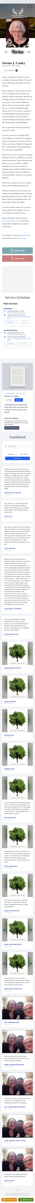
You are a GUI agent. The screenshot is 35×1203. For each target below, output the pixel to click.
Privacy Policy (12, 1195)
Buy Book (18, 400)
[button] (17, 653)
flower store (22, 238)
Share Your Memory (12, 428)
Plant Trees (24, 322)
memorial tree (23, 235)
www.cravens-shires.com (10, 221)
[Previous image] (4, 930)
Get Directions (10, 322)
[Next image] (31, 930)
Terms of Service (22, 1195)
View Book (9, 400)
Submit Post (17, 458)
